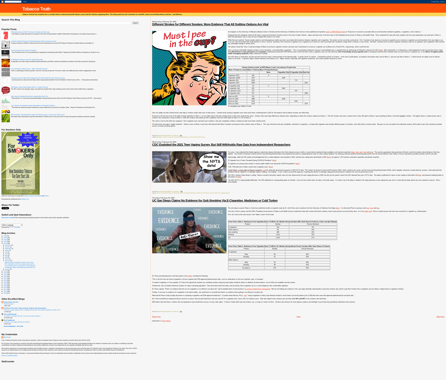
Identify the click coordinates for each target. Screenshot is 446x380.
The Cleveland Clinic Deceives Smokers (23, 50)
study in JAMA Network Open (335, 32)
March (7, 259)
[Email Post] (180, 135)
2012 (5, 287)
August (7, 250)
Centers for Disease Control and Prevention (168, 193)
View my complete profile (9, 355)
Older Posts (440, 317)
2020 (5, 273)
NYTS (216, 193)
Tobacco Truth (36, 8)
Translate (17, 227)
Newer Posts (156, 317)
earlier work (368, 211)
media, (190, 276)
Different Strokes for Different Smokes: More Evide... (19, 262)
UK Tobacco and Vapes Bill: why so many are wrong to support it (22, 316)
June (6, 253)
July (6, 252)
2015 (5, 282)
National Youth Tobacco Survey (205, 193)
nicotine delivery (193, 137)
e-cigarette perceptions (174, 137)
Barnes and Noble (35, 196)
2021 (5, 271)
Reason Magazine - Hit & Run (13, 326)
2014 (5, 284)
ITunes (46, 196)
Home (299, 317)
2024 (5, 239)
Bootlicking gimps (9, 304)
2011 (5, 289)
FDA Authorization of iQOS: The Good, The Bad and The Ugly (30, 32)
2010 (5, 291)
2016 (5, 280)
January (7, 269)
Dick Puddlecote (9, 320)
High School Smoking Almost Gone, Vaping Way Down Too (29, 96)
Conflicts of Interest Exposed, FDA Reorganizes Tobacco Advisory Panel (33, 41)
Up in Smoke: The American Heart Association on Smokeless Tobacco (33, 105)
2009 (5, 293)
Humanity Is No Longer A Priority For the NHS (17, 322)
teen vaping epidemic (224, 193)
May (6, 255)
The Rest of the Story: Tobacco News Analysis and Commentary (25, 308)
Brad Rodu (7, 337)
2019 (5, 274)
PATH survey (201, 137)
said (247, 170)
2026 (5, 236)
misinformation (185, 137)
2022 (5, 243)
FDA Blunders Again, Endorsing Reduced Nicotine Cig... (20, 267)
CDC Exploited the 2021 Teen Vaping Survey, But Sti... (20, 264)
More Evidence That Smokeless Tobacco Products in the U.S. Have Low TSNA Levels (38, 114)
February (8, 260)
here (380, 50)
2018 (5, 276)
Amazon (26, 196)
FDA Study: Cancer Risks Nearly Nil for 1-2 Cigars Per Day (29, 87)
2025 (5, 238)
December (8, 245)
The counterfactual (10, 314)
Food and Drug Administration (188, 193)
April (6, 257)
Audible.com (25, 199)
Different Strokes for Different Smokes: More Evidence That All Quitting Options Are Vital (210, 24)
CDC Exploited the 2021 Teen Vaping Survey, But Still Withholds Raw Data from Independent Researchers (221, 144)
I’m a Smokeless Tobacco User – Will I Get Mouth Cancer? (29, 69)
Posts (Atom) (166, 321)
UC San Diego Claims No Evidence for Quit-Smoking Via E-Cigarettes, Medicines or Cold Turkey (215, 200)
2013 (5, 286)
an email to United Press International (257, 289)
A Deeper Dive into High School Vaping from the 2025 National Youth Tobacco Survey (38, 78)
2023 (5, 241)
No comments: (175, 135)
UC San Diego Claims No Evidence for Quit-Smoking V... (20, 265)
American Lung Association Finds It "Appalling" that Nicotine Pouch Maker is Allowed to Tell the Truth (32, 310)
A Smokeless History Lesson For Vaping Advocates (27, 59)
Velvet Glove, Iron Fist (11, 302)
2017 (5, 278)
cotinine (165, 137)
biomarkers (159, 137)
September (8, 248)
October (7, 247)
